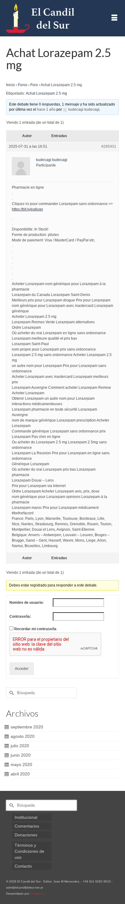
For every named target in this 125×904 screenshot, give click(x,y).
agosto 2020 (23, 736)
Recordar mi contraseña (35, 629)
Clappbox (37, 893)
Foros (22, 85)
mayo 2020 (21, 764)
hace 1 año (46, 109)
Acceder (22, 669)
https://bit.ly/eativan (27, 209)
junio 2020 (21, 755)
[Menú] (114, 18)
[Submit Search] (10, 692)
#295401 (108, 146)
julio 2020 (20, 745)
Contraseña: (20, 616)
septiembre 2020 (27, 726)
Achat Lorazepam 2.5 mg (46, 93)
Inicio (10, 85)
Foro (34, 85)
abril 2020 (20, 773)
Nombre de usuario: (26, 602)
